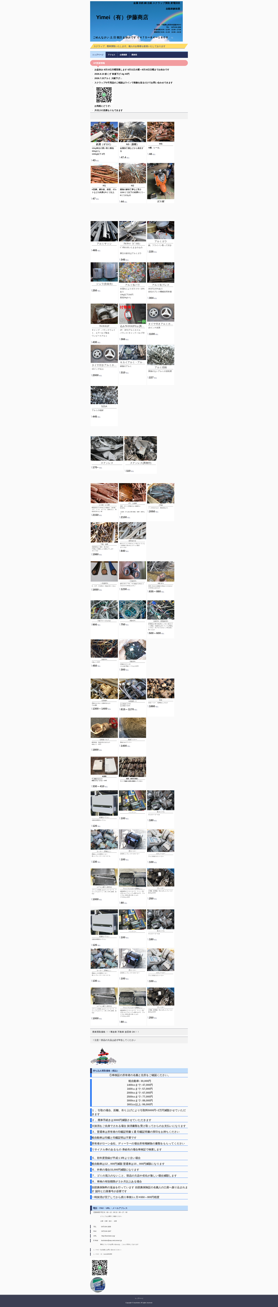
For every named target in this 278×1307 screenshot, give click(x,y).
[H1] (104, 173)
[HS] (160, 132)
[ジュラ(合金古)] (104, 272)
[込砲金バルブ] (104, 728)
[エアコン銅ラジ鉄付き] (104, 876)
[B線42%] (132, 609)
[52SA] (104, 395)
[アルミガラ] (160, 230)
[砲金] (160, 688)
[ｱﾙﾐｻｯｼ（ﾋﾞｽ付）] (132, 231)
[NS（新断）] (132, 132)
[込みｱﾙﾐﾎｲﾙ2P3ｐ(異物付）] (132, 314)
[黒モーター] (132, 839)
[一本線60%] (132, 570)
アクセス (111, 55)
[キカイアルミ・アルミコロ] (132, 352)
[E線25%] (132, 649)
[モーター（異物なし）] (104, 839)
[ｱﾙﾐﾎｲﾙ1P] (104, 314)
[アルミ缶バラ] (132, 272)
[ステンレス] (107, 448)
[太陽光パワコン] (104, 803)
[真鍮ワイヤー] (132, 728)
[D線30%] (104, 648)
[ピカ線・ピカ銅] (104, 493)
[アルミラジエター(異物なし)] (132, 877)
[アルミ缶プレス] (160, 272)
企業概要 (123, 55)
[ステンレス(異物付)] (140, 448)
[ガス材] (160, 181)
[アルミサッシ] (104, 231)
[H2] (132, 173)
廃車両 (134, 55)
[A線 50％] (160, 571)
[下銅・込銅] (104, 532)
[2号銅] (160, 493)
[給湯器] (104, 766)
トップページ (97, 55)
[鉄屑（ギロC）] (104, 132)
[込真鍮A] (104, 689)
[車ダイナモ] (160, 800)
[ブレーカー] (160, 877)
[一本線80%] (104, 571)
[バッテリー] (132, 800)
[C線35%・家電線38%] (160, 610)
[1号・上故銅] (132, 492)
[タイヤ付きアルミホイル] (160, 313)
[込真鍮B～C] (132, 689)
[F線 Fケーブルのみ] (104, 609)
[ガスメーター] (160, 840)
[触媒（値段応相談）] (132, 767)
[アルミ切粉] (160, 355)
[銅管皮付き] (132, 530)
